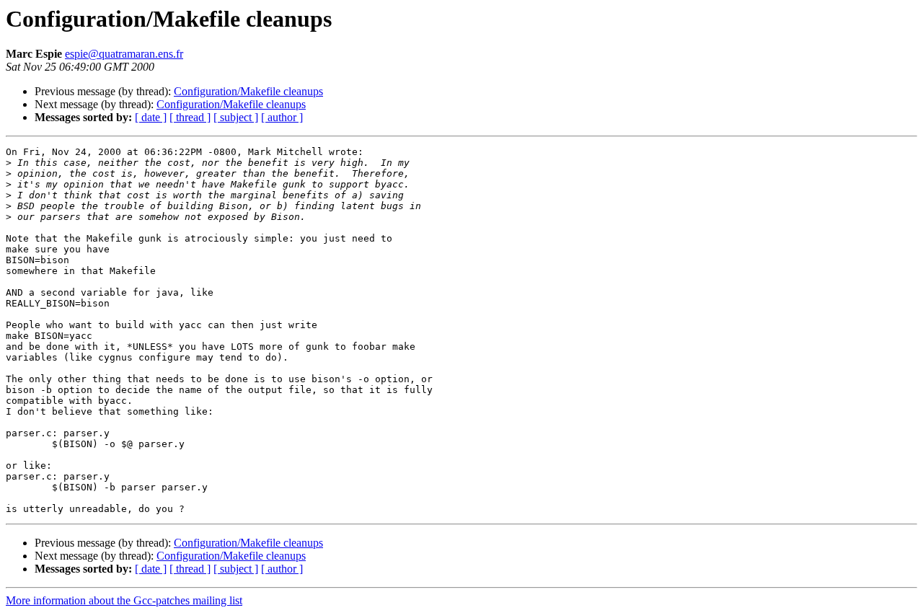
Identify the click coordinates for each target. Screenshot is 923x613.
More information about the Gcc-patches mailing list (124, 600)
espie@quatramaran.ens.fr (124, 54)
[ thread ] (190, 117)
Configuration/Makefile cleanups (248, 91)
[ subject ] (235, 117)
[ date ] (151, 117)
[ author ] (282, 117)
